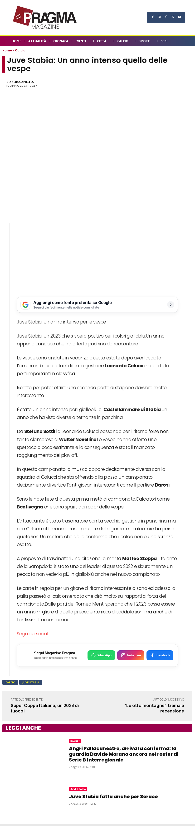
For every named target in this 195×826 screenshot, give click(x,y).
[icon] (180, 42)
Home (7, 50)
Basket (75, 741)
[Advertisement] (97, 256)
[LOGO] (45, 17)
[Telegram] (162, 83)
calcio (10, 682)
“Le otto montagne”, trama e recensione (154, 708)
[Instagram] (159, 17)
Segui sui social (32, 634)
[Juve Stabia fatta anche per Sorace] (30, 796)
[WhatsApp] (140, 83)
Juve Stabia (30, 682)
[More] (184, 83)
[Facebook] (153, 17)
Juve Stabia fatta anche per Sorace (113, 796)
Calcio (20, 50)
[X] (173, 17)
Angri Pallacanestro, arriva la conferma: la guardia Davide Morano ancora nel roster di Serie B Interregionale (123, 754)
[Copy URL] (173, 83)
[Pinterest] (166, 17)
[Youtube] (179, 17)
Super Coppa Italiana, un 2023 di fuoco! (45, 708)
